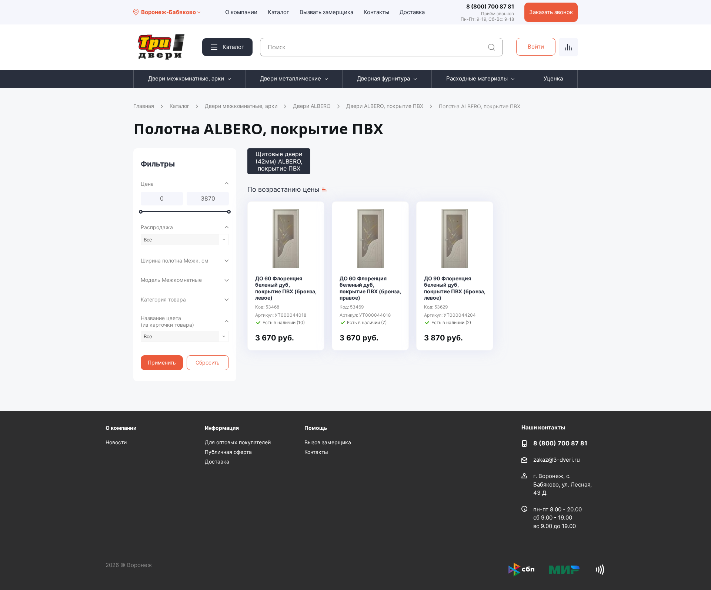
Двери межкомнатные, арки (186, 78)
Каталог (278, 12)
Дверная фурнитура (383, 78)
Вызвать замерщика (326, 12)
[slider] (141, 211)
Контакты (376, 12)
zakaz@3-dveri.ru (556, 459)
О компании (241, 12)
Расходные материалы (477, 78)
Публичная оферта (228, 452)
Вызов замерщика (327, 442)
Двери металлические (290, 78)
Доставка (412, 12)
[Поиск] (491, 47)
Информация (222, 428)
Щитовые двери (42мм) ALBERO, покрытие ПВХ (279, 161)
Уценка (553, 78)
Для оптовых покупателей (238, 442)
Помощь (315, 428)
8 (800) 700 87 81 (490, 6)
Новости (116, 442)
